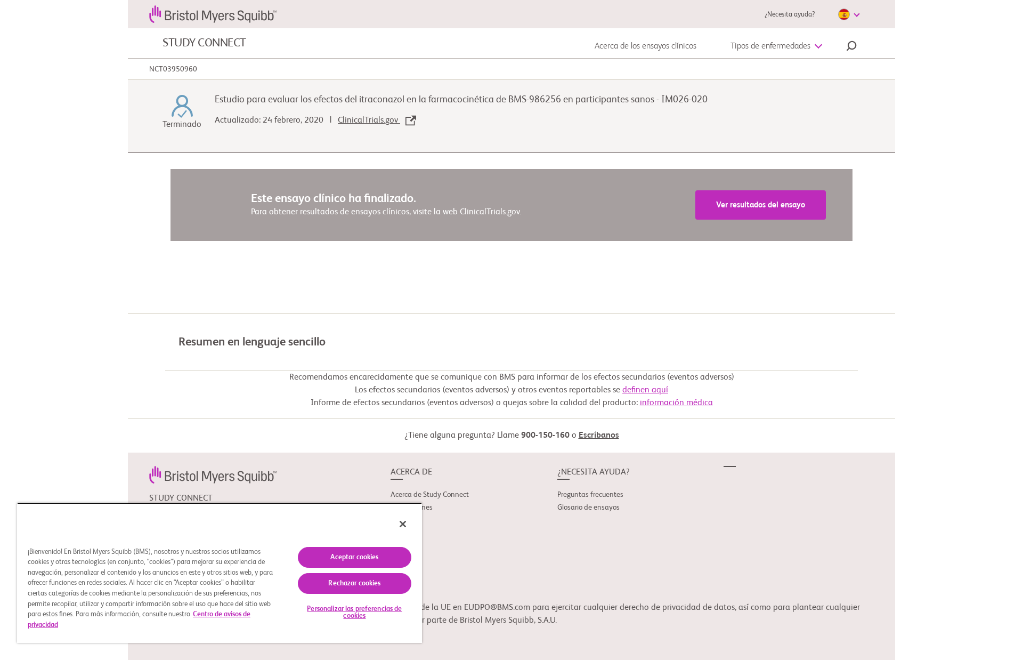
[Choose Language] (848, 14)
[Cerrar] (403, 524)
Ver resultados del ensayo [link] (760, 205)
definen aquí (645, 390)
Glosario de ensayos (588, 507)
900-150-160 (545, 435)
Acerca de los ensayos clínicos (645, 46)
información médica (676, 403)
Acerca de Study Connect (430, 494)
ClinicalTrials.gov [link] (369, 120)
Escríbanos (599, 435)
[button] (851, 47)
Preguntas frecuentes (590, 494)
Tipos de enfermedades (770, 46)
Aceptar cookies (354, 557)
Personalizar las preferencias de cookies (354, 612)
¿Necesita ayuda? (790, 14)
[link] (213, 474)
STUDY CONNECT (204, 43)
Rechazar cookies (354, 583)
